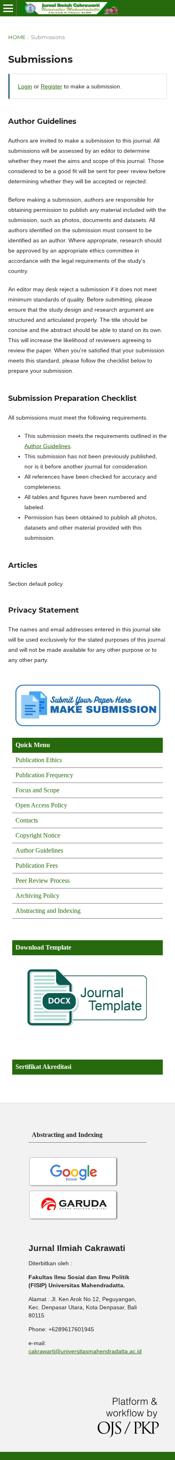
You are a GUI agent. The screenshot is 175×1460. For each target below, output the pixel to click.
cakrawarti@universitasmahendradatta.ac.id (85, 1351)
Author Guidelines (47, 446)
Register (51, 86)
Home (17, 37)
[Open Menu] (8, 8)
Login (25, 86)
